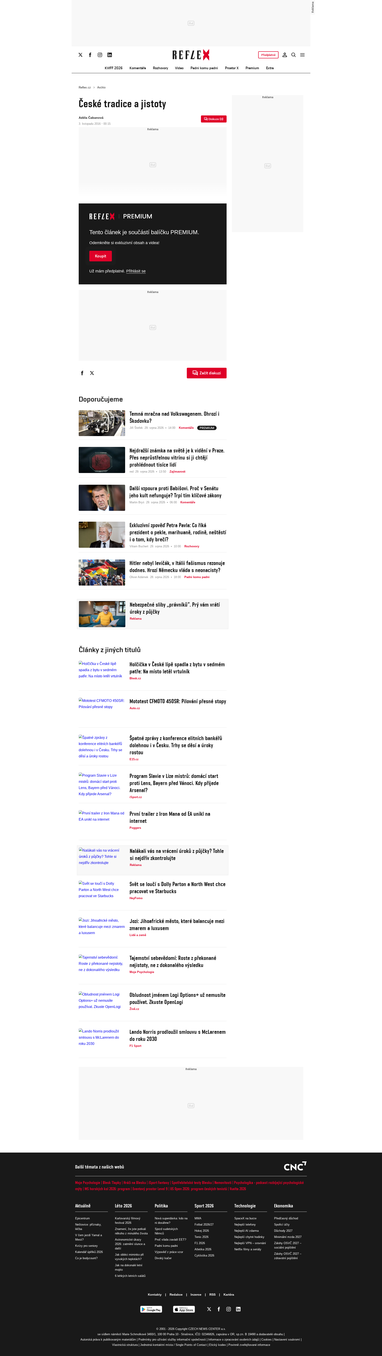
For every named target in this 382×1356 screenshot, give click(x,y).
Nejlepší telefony (245, 1224)
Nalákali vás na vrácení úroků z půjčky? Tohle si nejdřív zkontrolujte (177, 854)
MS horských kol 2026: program (107, 1188)
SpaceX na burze (245, 1218)
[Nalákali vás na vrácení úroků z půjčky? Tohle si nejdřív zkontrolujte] (102, 860)
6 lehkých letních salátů (130, 1275)
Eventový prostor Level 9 (150, 1188)
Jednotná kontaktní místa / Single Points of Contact (173, 1344)
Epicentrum (82, 1218)
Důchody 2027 (283, 1230)
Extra (270, 68)
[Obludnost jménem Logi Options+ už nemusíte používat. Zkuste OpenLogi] (102, 1004)
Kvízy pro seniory (86, 1245)
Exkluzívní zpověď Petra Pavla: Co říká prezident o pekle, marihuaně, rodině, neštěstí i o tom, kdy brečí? (178, 532)
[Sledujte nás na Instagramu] (99, 54)
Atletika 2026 (203, 1249)
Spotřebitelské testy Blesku (192, 1182)
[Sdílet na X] (92, 373)
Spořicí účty (282, 1224)
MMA (198, 1218)
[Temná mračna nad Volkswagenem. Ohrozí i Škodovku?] (102, 423)
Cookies (266, 1339)
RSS (212, 1294)
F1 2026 (200, 1243)
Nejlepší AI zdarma (246, 1230)
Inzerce (196, 1294)
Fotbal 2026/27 (204, 1224)
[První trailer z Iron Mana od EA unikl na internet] (102, 823)
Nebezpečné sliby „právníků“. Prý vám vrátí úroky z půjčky (175, 608)
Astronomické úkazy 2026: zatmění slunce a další (130, 1244)
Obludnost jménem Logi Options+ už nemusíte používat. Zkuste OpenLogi (177, 998)
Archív (101, 87)
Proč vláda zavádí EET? (170, 1239)
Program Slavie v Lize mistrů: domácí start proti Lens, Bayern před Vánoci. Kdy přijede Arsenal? (174, 783)
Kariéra (228, 1294)
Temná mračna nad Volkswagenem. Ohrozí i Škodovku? (174, 417)
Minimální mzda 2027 (288, 1237)
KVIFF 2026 (113, 68)
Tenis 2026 (201, 1237)
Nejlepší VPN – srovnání (250, 1243)
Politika (161, 1206)
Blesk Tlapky (112, 1182)
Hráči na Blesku (135, 1182)
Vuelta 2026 (238, 1188)
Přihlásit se (136, 271)
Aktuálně (83, 1206)
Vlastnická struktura (125, 1344)
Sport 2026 (204, 1206)
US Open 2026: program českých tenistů (198, 1188)
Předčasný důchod (286, 1218)
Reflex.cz (85, 87)
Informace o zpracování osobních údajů (233, 1339)
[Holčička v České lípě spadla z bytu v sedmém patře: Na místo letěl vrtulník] (102, 674)
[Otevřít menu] (302, 54)
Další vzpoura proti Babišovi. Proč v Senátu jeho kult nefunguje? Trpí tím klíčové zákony (176, 492)
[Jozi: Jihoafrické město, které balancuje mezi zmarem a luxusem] (102, 930)
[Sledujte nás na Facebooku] (90, 54)
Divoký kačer (163, 1258)
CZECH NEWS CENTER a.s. (207, 1329)
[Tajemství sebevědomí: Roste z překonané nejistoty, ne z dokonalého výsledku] (102, 967)
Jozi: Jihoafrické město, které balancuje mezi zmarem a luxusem (177, 924)
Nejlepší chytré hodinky (249, 1237)
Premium (252, 68)
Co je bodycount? (86, 1258)
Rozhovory (160, 68)
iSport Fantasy (159, 1182)
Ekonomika (283, 1206)
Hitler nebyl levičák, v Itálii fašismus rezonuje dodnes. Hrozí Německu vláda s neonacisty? (177, 566)
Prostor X (232, 68)
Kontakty (155, 1294)
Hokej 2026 (202, 1230)
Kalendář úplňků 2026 (89, 1252)
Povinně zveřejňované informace (249, 1344)
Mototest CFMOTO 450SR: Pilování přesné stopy (178, 701)
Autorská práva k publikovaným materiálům (108, 1339)
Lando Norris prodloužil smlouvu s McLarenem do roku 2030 (178, 1035)
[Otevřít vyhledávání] (293, 54)
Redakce (176, 1294)
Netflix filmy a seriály (247, 1249)
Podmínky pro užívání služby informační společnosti (172, 1339)
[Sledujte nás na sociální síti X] (80, 54)
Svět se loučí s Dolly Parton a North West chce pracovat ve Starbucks (177, 887)
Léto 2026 (123, 1206)
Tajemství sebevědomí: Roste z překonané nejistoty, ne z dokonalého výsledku (173, 961)
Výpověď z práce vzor (169, 1252)
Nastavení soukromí (287, 1339)
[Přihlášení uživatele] (284, 54)
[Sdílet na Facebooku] (82, 373)
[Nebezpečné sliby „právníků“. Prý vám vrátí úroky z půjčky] (102, 614)
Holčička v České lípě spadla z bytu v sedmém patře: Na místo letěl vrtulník (177, 668)
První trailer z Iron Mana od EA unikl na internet (170, 817)
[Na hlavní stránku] (191, 55)
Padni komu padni (204, 68)
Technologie (245, 1206)
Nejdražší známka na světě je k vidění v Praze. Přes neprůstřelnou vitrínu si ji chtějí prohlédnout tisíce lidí (177, 457)
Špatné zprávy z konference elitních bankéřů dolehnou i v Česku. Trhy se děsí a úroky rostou (176, 745)
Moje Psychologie (87, 1182)
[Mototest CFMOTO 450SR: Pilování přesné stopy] (102, 711)
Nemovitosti (222, 1182)
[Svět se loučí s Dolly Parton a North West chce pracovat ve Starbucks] (102, 894)
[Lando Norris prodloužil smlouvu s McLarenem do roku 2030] (102, 1041)
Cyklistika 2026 (204, 1255)
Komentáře (138, 68)
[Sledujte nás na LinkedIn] (109, 54)
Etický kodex (217, 1344)
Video (179, 68)
